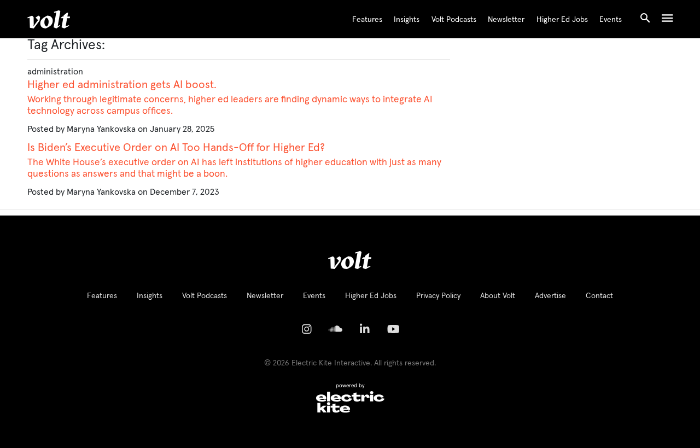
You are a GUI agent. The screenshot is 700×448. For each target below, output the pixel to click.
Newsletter (506, 20)
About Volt (497, 296)
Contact (599, 296)
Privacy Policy (438, 296)
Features (367, 20)
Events (610, 20)
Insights (406, 20)
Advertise (550, 296)
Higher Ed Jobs (562, 20)
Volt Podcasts (453, 20)
